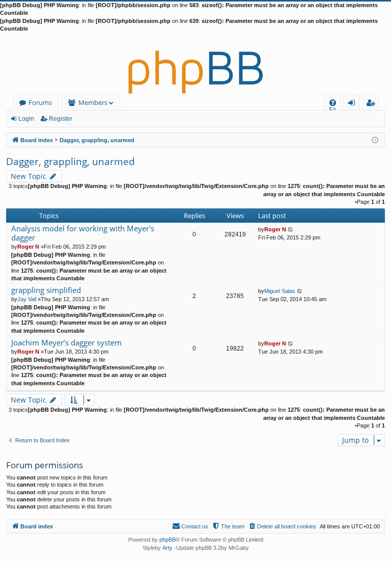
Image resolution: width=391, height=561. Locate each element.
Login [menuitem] (353, 104)
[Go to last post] (291, 229)
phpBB (167, 540)
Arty (167, 548)
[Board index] (195, 63)
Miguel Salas (279, 291)
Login (26, 118)
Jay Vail (26, 299)
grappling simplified (46, 290)
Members (92, 102)
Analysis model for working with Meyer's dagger (82, 233)
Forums (40, 102)
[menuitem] (333, 103)
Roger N (28, 247)
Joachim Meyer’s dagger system (66, 343)
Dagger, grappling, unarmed (70, 161)
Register (60, 118)
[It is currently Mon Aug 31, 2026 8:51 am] (375, 139)
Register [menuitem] (372, 104)
